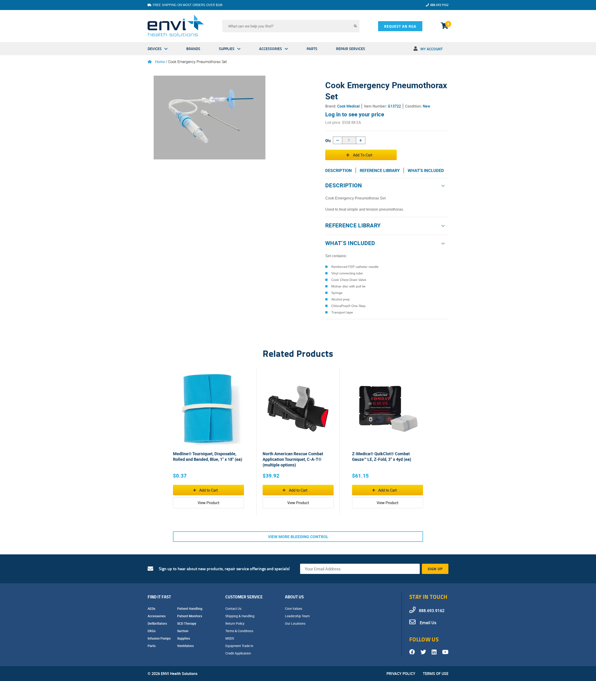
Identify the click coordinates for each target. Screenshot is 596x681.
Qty (328, 140)
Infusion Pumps (159, 638)
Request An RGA (400, 26)
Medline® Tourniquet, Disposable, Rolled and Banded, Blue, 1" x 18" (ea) (207, 456)
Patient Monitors (190, 616)
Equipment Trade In (239, 646)
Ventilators (185, 646)
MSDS (230, 638)
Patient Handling (190, 608)
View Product (208, 502)
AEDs (152, 608)
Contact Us (233, 608)
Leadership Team (297, 616)
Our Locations (295, 623)
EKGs (152, 631)
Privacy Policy (400, 673)
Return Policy (235, 623)
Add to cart (362, 155)
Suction (183, 631)
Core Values (294, 608)
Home (160, 61)
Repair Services (350, 48)
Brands (193, 48)
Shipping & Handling (240, 616)
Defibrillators (158, 623)
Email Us (427, 622)
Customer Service (244, 597)
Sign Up (435, 568)
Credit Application (238, 653)
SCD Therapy (187, 623)
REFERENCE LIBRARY (380, 170)
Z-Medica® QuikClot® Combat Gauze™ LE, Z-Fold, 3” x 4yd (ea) (381, 456)
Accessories (270, 48)
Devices (155, 48)
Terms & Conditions (239, 631)
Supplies (226, 48)
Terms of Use (435, 673)
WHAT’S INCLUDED (426, 170)
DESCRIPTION (338, 170)
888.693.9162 (439, 5)
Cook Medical (348, 106)
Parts (312, 48)
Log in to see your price (354, 114)
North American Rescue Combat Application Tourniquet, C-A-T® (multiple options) (293, 459)
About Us (294, 597)
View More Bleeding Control (298, 536)
